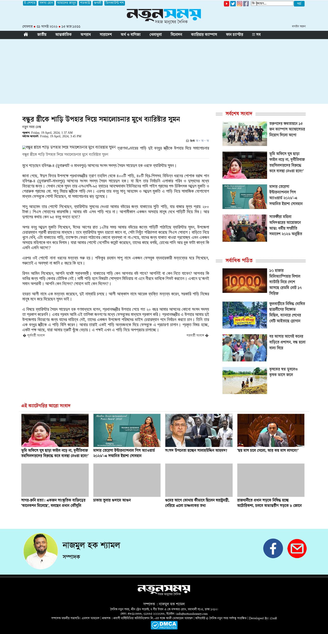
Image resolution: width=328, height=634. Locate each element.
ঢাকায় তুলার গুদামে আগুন (112, 500)
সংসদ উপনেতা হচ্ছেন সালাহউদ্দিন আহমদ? (196, 451)
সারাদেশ (106, 35)
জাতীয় (41, 35)
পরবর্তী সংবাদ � (198, 336)
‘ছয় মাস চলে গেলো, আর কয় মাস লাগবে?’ (268, 451)
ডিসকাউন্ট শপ (115, 3)
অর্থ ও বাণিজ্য (131, 35)
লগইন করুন (299, 26)
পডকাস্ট (85, 3)
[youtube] (226, 5)
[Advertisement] (164, 72)
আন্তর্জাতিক (63, 35)
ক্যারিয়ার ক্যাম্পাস (204, 35)
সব (258, 35)
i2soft (273, 618)
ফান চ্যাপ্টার (234, 35)
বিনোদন (176, 35)
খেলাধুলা (155, 35)
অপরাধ (86, 35)
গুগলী (98, 3)
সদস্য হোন (46, 3)
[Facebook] (239, 5)
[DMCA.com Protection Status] (164, 628)
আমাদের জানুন (66, 3)
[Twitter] (233, 5)
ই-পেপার (29, 3)
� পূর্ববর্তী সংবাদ (34, 336)
